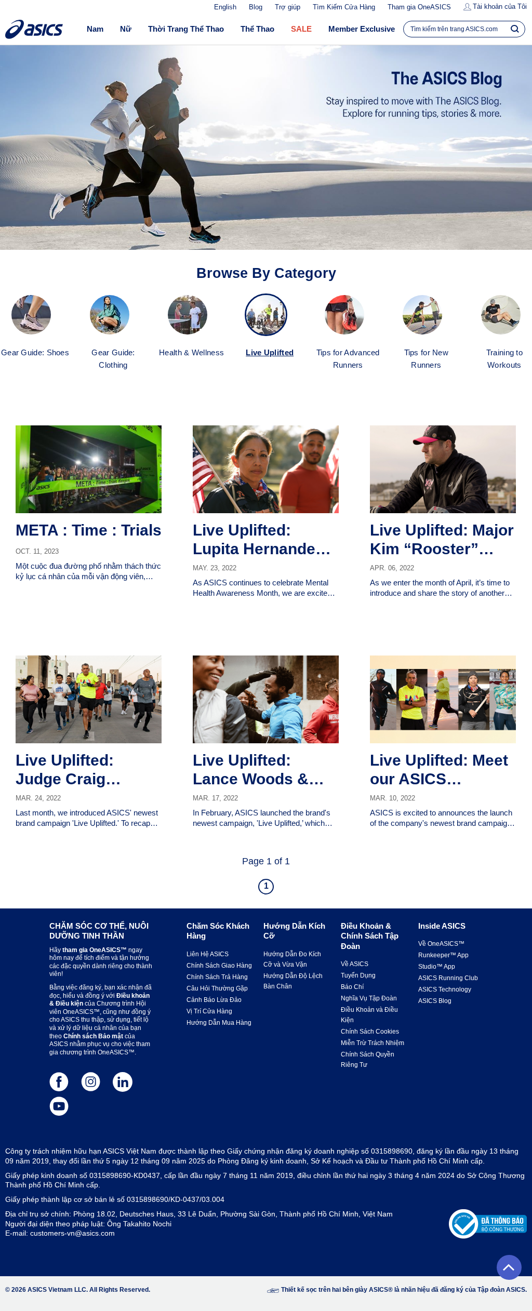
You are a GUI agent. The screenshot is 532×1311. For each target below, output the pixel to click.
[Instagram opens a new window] (90, 1081)
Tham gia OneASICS (419, 7)
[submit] (515, 28)
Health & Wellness (191, 352)
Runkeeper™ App (443, 955)
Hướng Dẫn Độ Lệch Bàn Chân (293, 981)
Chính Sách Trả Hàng (217, 977)
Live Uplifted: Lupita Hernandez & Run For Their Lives (266, 539)
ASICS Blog (434, 1001)
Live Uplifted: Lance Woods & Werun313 (251, 770)
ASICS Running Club (448, 978)
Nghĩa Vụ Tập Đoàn (369, 998)
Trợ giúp (287, 7)
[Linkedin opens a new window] (122, 1081)
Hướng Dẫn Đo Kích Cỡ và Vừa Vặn (292, 959)
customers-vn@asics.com (72, 1233)
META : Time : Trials (89, 530)
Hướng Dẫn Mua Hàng (219, 1022)
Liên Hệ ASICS (208, 954)
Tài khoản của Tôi (500, 6)
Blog (255, 7)
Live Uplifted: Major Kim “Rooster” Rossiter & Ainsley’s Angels (442, 539)
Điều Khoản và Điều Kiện (369, 1015)
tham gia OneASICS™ (94, 950)
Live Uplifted (270, 352)
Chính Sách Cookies (370, 1031)
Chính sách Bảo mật (93, 1036)
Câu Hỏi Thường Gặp (217, 988)
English (225, 7)
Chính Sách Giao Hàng (219, 965)
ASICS (34, 29)
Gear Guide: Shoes (35, 352)
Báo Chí (352, 987)
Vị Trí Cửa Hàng (209, 1011)
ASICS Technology (444, 989)
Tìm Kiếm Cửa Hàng (344, 7)
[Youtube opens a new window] (59, 1106)
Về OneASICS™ (441, 943)
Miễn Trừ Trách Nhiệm (372, 1043)
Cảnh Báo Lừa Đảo (214, 1000)
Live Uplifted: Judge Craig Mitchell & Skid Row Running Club (84, 770)
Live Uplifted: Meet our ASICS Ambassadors (439, 770)
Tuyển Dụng (358, 975)
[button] (509, 1267)
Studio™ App (436, 966)
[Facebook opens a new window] (59, 1081)
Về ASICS (354, 964)
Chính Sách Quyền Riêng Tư (367, 1059)
